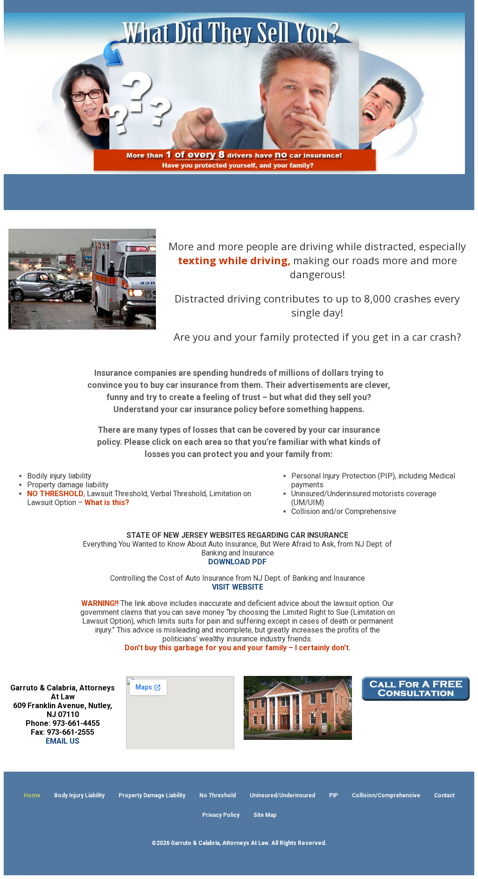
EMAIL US (62, 741)
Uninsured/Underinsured (282, 795)
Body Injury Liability (79, 795)
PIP (333, 795)
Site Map (264, 815)
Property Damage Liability (152, 795)
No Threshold (217, 795)
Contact (444, 795)
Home (32, 795)
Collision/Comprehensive (386, 795)
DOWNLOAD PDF (237, 561)
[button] (234, 192)
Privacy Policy (220, 815)
